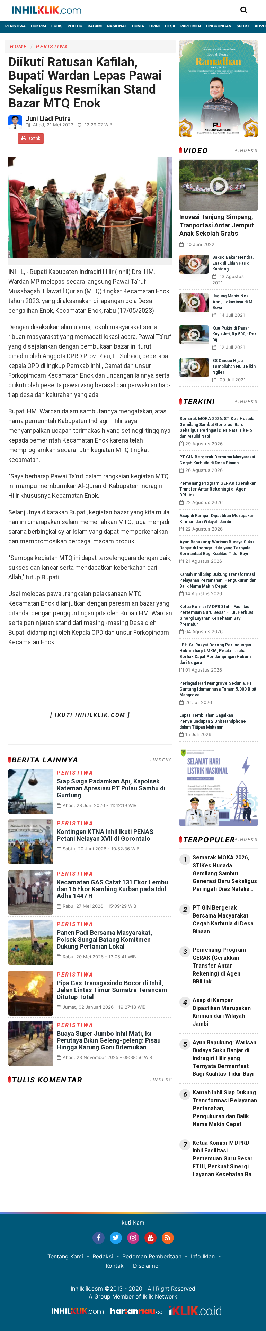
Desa (170, 25)
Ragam (95, 25)
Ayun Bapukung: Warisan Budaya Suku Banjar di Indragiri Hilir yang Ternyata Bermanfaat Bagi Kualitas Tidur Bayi (216, 548)
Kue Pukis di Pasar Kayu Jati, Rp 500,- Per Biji (234, 334)
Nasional (117, 25)
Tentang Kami (65, 1256)
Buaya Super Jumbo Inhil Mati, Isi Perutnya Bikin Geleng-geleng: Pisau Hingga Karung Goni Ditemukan (109, 1040)
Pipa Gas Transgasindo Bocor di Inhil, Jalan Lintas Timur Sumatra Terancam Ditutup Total (112, 989)
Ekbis (56, 25)
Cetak (34, 138)
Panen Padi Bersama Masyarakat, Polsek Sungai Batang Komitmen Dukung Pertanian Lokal (104, 939)
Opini (154, 25)
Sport (243, 25)
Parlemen (190, 25)
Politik (75, 25)
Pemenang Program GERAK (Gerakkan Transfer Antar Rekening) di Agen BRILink (217, 489)
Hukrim (38, 25)
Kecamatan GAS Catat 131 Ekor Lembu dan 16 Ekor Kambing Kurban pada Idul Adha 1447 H (112, 889)
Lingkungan (218, 25)
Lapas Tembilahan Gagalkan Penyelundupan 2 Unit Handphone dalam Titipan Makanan (212, 721)
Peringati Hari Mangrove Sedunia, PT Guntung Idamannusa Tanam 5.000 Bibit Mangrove (217, 689)
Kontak (115, 1265)
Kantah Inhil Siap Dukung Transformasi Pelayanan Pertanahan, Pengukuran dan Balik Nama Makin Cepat (217, 580)
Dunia (138, 25)
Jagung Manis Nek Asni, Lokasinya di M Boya (232, 302)
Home (18, 46)
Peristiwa (15, 25)
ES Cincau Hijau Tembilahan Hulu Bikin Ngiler (234, 366)
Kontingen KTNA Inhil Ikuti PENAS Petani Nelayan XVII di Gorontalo (105, 835)
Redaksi (102, 1256)
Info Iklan (203, 1256)
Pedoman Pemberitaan (151, 1256)
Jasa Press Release (204, 1192)
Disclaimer (146, 1265)
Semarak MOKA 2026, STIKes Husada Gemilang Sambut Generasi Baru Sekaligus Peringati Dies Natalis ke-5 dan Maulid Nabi (225, 873)
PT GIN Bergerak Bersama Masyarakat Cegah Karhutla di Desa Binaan (223, 919)
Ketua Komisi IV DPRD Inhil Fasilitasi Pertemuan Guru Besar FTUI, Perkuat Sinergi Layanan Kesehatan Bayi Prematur (224, 1159)
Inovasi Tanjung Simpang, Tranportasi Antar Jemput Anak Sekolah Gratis (216, 225)
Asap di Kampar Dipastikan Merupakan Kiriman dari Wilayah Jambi (222, 1012)
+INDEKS (161, 759)
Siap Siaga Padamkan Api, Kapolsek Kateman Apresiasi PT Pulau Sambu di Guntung (111, 788)
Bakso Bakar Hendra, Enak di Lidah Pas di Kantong (233, 263)
